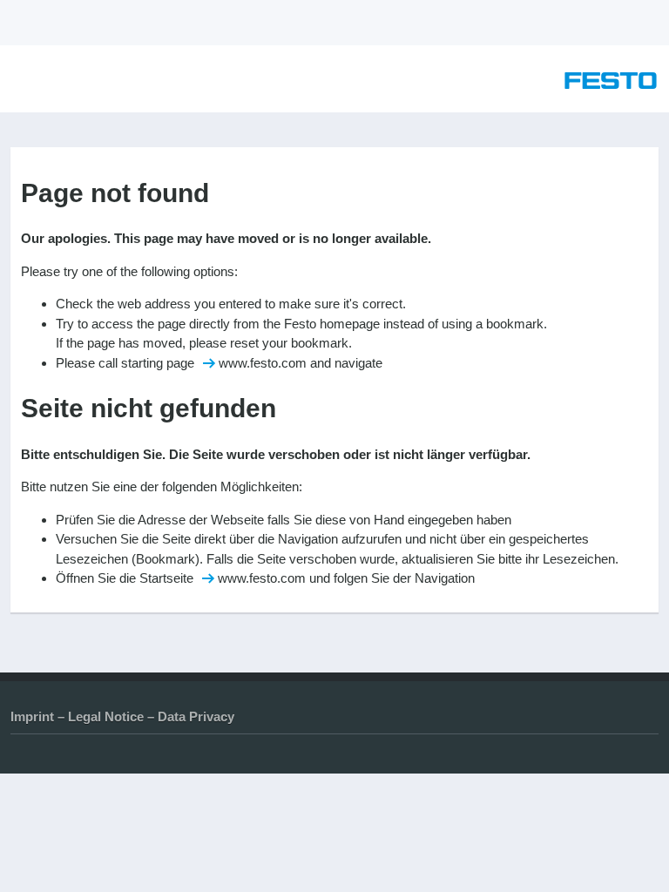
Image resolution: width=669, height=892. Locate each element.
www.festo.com (263, 362)
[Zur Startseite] (611, 84)
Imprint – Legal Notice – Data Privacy (122, 716)
